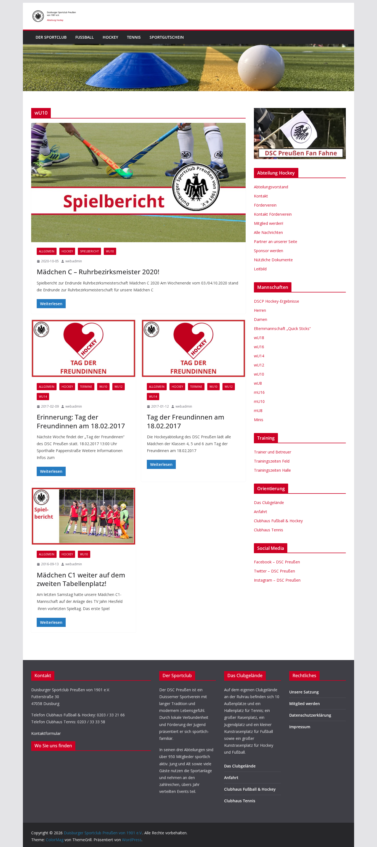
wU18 (259, 337)
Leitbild (260, 268)
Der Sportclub (51, 37)
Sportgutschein (167, 37)
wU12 (119, 387)
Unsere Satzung (304, 692)
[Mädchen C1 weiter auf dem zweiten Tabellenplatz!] (83, 516)
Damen (260, 319)
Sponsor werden (268, 250)
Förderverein (265, 205)
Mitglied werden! (268, 223)
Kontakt (261, 196)
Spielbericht (89, 251)
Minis (258, 419)
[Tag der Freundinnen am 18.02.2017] (193, 348)
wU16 (259, 346)
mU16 (259, 392)
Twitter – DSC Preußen (274, 571)
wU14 (43, 397)
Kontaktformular (46, 733)
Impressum (299, 726)
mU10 (259, 401)
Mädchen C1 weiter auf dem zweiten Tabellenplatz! (81, 579)
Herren (260, 310)
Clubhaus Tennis (268, 529)
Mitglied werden (304, 703)
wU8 (258, 383)
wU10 (110, 251)
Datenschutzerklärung (310, 715)
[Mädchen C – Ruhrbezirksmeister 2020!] (138, 182)
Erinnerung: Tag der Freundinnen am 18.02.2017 (81, 421)
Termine (86, 387)
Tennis (134, 37)
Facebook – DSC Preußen (277, 561)
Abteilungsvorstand (271, 186)
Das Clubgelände (269, 502)
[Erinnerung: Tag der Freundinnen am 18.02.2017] (83, 348)
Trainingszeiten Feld (272, 461)
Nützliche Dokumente (273, 259)
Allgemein (46, 251)
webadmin (73, 261)
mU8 (258, 410)
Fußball (84, 37)
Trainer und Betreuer (272, 452)
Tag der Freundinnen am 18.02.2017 (185, 421)
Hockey (110, 37)
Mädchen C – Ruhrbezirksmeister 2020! (98, 271)
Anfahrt (260, 511)
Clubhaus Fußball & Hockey (278, 520)
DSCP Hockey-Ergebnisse (276, 301)
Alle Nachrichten (268, 232)
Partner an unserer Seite (275, 241)
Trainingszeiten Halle (272, 470)
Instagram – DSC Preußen (277, 580)
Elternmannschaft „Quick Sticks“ (282, 328)
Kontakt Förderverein (273, 214)
